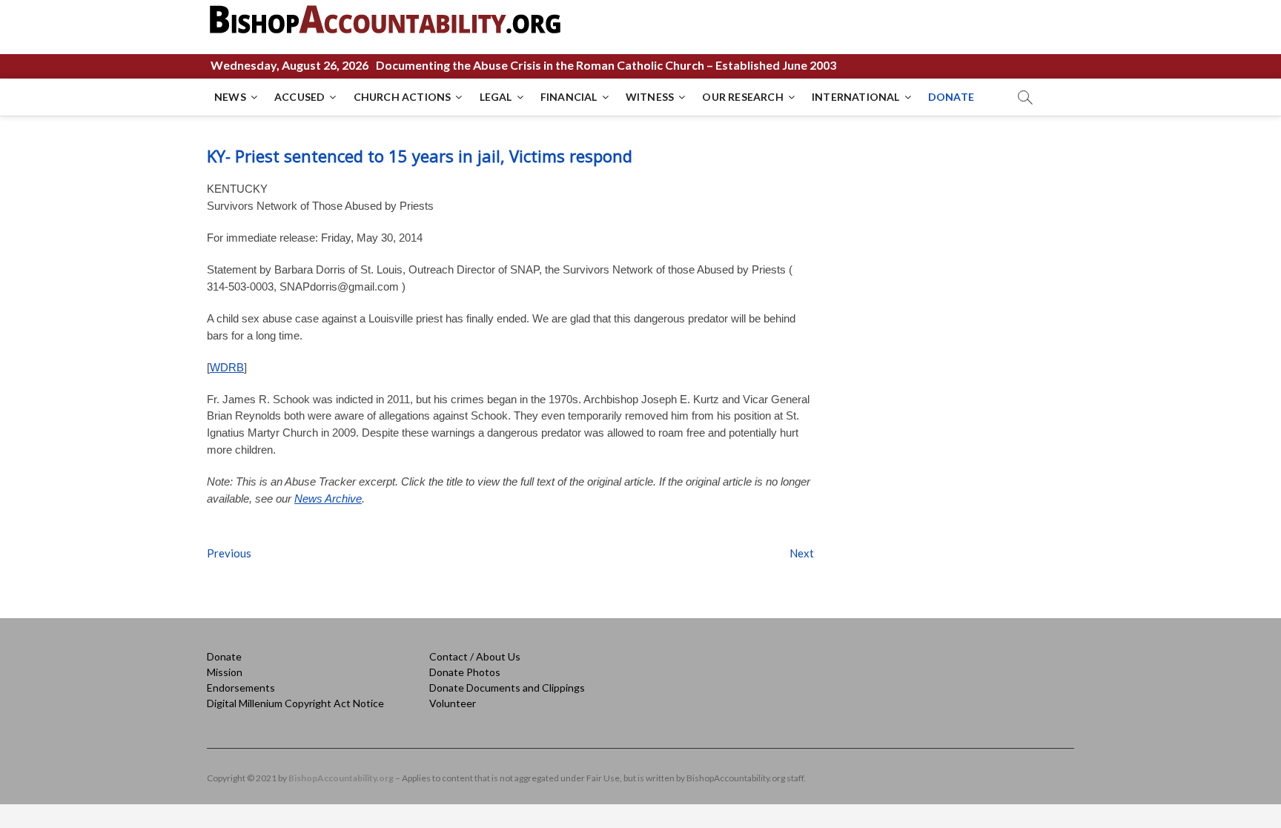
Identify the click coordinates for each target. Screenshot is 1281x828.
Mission (224, 672)
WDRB (227, 367)
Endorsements (241, 687)
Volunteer (452, 703)
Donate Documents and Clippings (507, 687)
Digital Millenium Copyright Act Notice (295, 703)
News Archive (328, 498)
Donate (224, 656)
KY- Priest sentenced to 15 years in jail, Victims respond (419, 156)
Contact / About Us (474, 656)
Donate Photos (464, 672)
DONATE (951, 96)
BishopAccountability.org (341, 778)
